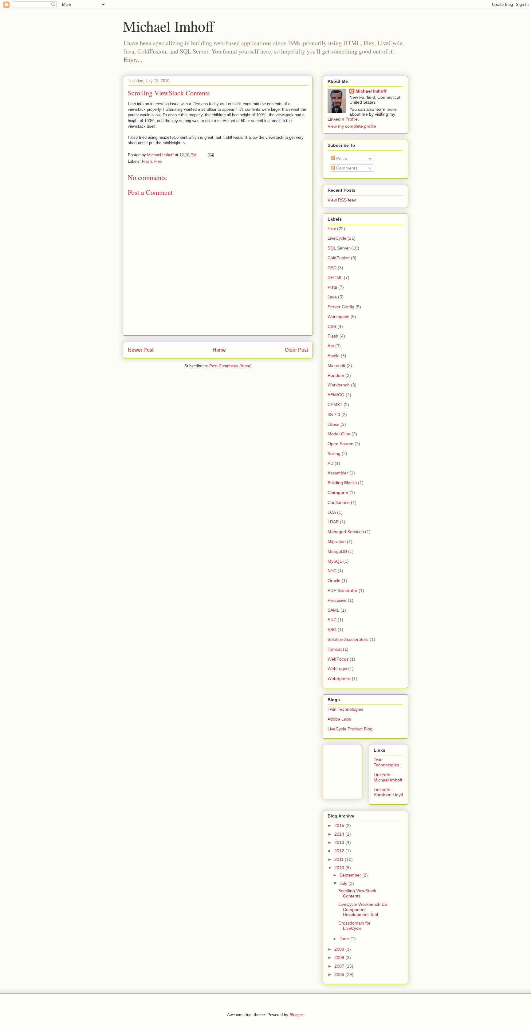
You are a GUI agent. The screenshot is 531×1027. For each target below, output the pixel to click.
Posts (341, 158)
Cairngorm (338, 492)
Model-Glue (339, 433)
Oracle (334, 580)
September (351, 875)
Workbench (339, 384)
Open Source (340, 443)
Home (219, 350)
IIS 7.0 (334, 414)
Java (332, 296)
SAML (333, 610)
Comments (346, 168)
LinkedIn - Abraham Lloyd (388, 792)
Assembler (338, 472)
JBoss (333, 424)
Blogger (296, 1015)
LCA (332, 512)
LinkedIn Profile (343, 119)
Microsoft (336, 365)
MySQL (335, 561)
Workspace (338, 316)
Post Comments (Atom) (230, 366)
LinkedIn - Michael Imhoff (388, 777)
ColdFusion (339, 257)
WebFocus (338, 659)
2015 (339, 825)
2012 (339, 850)
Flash (147, 161)
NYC (332, 570)
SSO (332, 629)
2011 (339, 859)
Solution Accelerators (348, 639)
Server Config (341, 306)
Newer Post (140, 350)
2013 (339, 842)
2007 (339, 966)
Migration (337, 541)
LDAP (333, 521)
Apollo (334, 355)
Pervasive (337, 600)
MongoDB (337, 551)
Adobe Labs (339, 719)
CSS (332, 326)
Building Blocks (342, 482)
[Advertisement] (355, 770)
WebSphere (339, 678)
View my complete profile (352, 126)
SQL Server (339, 248)
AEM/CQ (336, 394)
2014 (339, 834)
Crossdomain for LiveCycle (354, 926)
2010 (339, 867)
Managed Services (346, 531)
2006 (339, 974)
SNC (332, 619)
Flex (158, 161)
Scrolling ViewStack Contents (357, 893)
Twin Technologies (345, 709)
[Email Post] (210, 155)
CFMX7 (335, 404)
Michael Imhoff (168, 26)
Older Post (296, 350)
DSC (332, 267)
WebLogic (337, 668)
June (345, 938)
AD (330, 463)
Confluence (339, 502)
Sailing (334, 453)
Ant (331, 345)
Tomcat (335, 649)
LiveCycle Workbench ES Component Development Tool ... (362, 909)
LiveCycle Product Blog (350, 728)
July (344, 883)
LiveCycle (337, 238)
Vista (332, 287)
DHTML (335, 277)
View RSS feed (342, 200)
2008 (339, 957)
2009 (339, 949)
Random (336, 375)
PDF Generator (342, 590)
